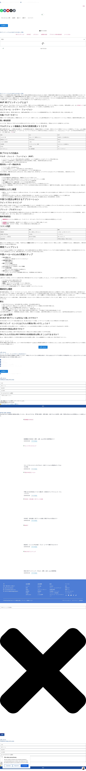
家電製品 (5, 223)
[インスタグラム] (11, 10)
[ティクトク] (14, 10)
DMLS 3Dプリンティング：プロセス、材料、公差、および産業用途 (40, 571)
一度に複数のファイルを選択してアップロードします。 (12, 400)
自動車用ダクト (6, 219)
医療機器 (5, 222)
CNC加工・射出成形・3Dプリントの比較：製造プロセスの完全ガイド (40, 518)
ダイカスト (36, 34)
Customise (8, 765)
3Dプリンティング (20, 34)
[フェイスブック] (4, 10)
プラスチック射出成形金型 (56, 34)
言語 (84, 6)
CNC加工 (29, 34)
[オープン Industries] (25, 18)
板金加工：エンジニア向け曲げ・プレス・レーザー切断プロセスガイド (41, 544)
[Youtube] (7, 10)
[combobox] (43, 607)
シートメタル (67, 34)
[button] (84, 39)
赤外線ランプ (80, 105)
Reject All (16, 765)
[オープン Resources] (32, 18)
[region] (16, 762)
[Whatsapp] (1, 10)
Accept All (24, 765)
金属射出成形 (44, 34)
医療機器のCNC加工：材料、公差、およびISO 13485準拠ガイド (39, 439)
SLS (12, 132)
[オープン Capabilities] (19, 18)
